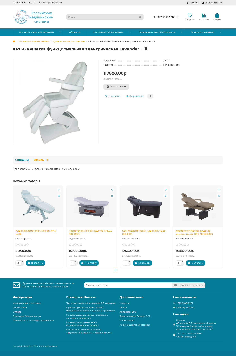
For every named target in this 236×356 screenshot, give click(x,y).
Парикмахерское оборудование (157, 32)
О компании (19, 2)
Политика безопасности (27, 316)
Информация (22, 297)
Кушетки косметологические (69, 41)
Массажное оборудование (108, 32)
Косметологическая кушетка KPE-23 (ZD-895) (143, 232)
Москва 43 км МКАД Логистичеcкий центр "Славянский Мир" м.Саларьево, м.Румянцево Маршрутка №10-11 (196, 324)
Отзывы (41, 160)
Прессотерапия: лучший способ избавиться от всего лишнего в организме (90, 309)
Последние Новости (81, 297)
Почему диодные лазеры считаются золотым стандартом (87, 316)
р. (192, 3)
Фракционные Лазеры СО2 (135, 316)
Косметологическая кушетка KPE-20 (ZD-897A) (90, 232)
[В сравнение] (59, 196)
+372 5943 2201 (165, 16)
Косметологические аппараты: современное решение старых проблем (89, 331)
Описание (22, 160)
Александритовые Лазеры (135, 325)
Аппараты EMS (128, 312)
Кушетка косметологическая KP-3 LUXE (35, 232)
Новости (124, 303)
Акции (123, 307)
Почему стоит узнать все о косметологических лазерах (82, 324)
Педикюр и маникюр (202, 32)
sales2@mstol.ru (185, 307)
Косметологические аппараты (36, 32)
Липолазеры (127, 320)
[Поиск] (140, 17)
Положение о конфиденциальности (33, 320)
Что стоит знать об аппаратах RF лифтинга (90, 303)
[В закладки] (59, 189)
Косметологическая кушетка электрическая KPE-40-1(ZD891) (194, 232)
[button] (13, 226)
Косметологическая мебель (34, 41)
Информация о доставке (50, 2)
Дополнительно (131, 297)
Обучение (74, 32)
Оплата (31, 2)
